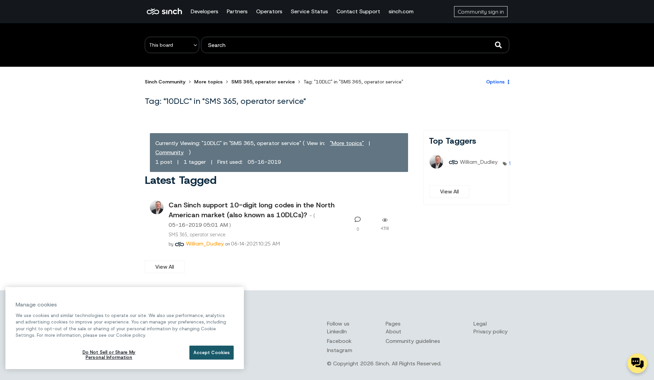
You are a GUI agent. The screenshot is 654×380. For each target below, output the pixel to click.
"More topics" (347, 143)
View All (164, 267)
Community (169, 152)
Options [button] (495, 82)
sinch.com (401, 11)
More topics (208, 82)
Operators (269, 11)
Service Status (309, 11)
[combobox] (355, 45)
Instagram (339, 350)
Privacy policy (490, 331)
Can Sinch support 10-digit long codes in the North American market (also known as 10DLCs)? (251, 214)
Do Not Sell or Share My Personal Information (109, 355)
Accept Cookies (211, 352)
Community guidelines (413, 341)
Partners (237, 11)
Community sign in (481, 11)
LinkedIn (337, 331)
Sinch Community (164, 11)
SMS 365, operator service (263, 82)
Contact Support (358, 11)
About (393, 331)
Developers (204, 11)
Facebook (339, 341)
